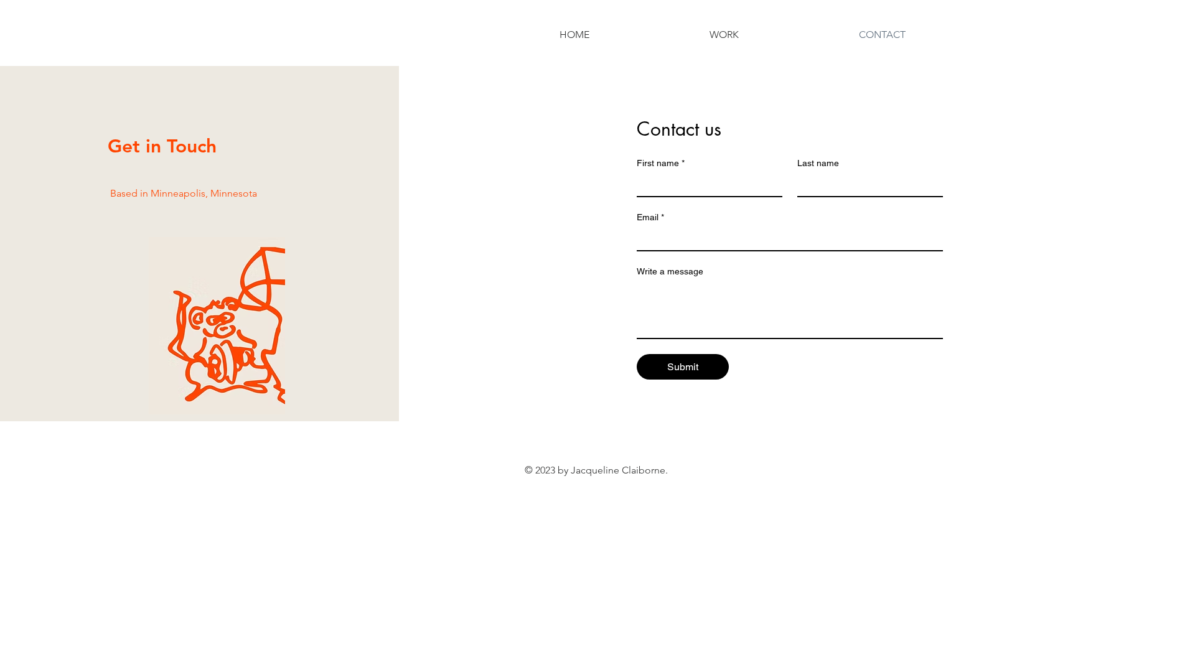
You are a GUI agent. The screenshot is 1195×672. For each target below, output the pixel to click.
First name (661, 163)
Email (650, 217)
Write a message (670, 271)
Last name (818, 163)
